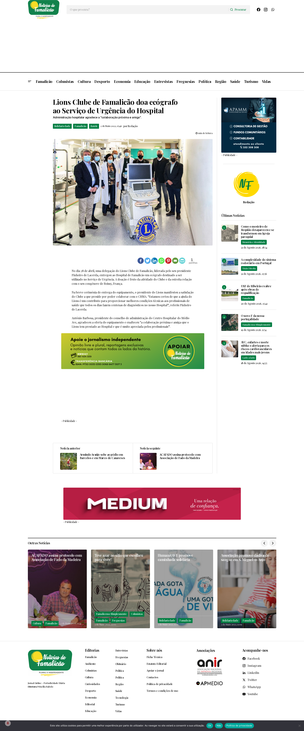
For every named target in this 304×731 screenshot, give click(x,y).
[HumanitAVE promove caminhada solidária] (183, 589)
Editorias (92, 650)
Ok (209, 725)
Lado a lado (248, 357)
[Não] (299, 725)
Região (119, 684)
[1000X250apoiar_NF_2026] (132, 351)
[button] (29, 81)
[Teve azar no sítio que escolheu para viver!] (120, 589)
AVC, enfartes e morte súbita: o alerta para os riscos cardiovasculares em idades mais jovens (256, 347)
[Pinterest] (168, 261)
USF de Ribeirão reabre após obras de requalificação (256, 289)
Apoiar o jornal (155, 670)
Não (219, 725)
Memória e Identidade (253, 242)
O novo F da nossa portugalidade (252, 317)
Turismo (120, 704)
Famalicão (80, 126)
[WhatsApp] (272, 9)
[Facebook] (258, 9)
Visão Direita (249, 268)
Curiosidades (92, 684)
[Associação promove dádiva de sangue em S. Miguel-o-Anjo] (246, 589)
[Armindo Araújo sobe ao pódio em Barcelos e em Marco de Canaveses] (93, 458)
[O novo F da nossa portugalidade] (229, 322)
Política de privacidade (160, 684)
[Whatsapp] (161, 261)
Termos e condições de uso (162, 690)
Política (119, 670)
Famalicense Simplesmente (256, 324)
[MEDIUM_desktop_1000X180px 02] (152, 504)
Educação (90, 711)
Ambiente (90, 663)
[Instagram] (265, 9)
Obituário (120, 664)
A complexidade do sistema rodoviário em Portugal (258, 261)
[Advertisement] (152, 45)
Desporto (90, 690)
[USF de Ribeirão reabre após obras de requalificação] (229, 292)
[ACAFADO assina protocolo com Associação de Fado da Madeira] (172, 458)
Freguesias (118, 620)
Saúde (94, 126)
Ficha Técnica (154, 657)
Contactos (152, 677)
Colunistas (137, 614)
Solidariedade (62, 126)
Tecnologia (121, 697)
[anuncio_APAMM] (248, 125)
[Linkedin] (154, 261)
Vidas (118, 711)
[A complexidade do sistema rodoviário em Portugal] (229, 266)
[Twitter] (147, 261)
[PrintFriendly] (182, 261)
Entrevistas (121, 650)
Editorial (90, 704)
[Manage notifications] (8, 723)
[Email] (175, 261)
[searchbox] (147, 9)
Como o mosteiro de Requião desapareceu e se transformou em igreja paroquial (257, 231)
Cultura (37, 623)
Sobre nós (154, 650)
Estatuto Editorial (156, 663)
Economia (91, 697)
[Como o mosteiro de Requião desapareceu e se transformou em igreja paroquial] (229, 233)
